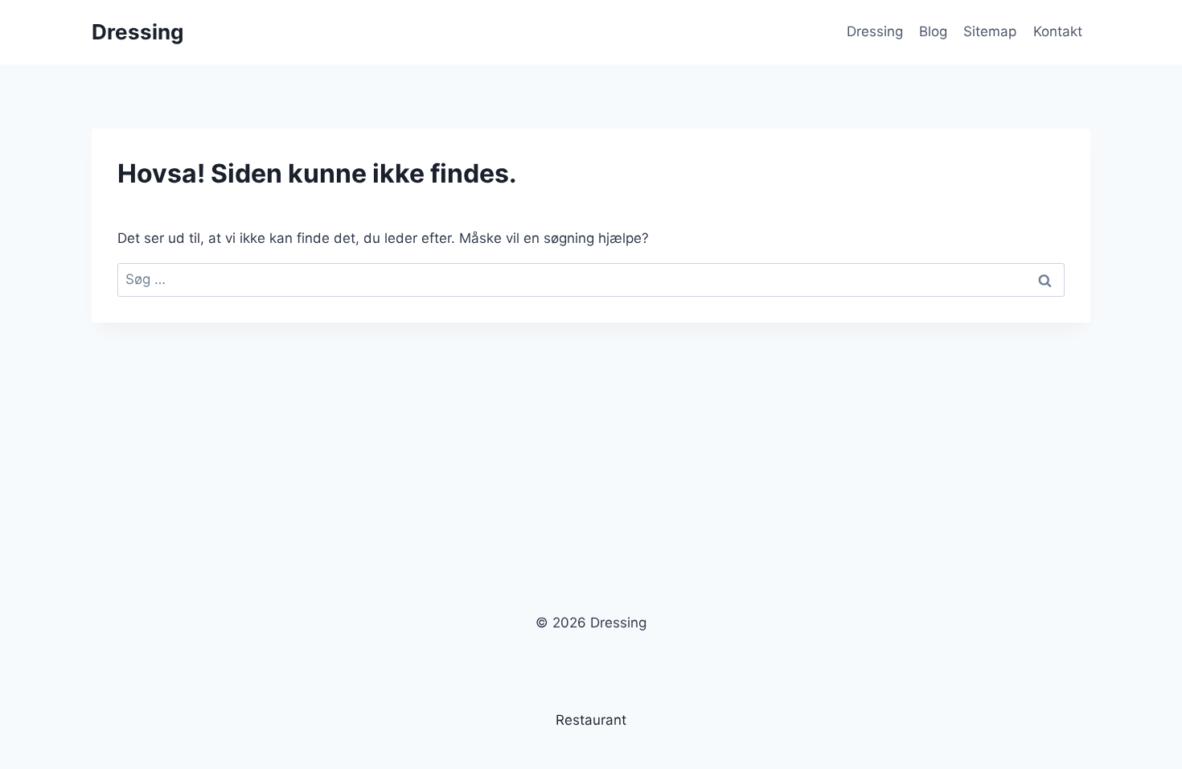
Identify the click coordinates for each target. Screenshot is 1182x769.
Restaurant (591, 720)
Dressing (875, 31)
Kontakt (1057, 31)
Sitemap (989, 31)
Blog (933, 31)
